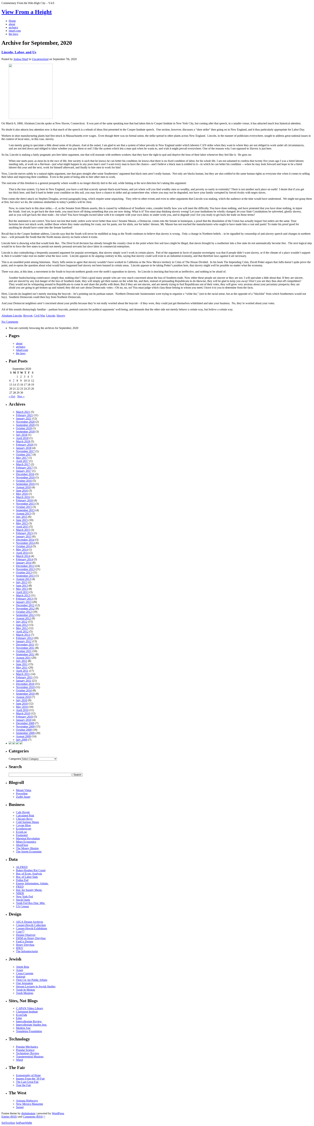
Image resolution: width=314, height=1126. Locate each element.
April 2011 (22, 670)
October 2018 (24, 428)
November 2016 (25, 477)
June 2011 (22, 664)
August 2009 (23, 736)
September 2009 (25, 733)
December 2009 (25, 723)
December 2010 (25, 683)
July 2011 (21, 660)
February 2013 (24, 598)
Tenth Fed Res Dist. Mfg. (30, 903)
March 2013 (23, 595)
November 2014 (25, 543)
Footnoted (22, 835)
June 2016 (22, 490)
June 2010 (22, 703)
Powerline (22, 793)
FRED (20, 886)
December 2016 (25, 474)
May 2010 (22, 706)
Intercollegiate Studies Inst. (31, 1024)
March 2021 (23, 411)
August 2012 (23, 618)
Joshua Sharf (20, 59)
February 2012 (24, 638)
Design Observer (25, 934)
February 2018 (24, 444)
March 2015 (23, 529)
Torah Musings (24, 993)
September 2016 (25, 484)
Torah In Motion (25, 989)
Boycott (27, 315)
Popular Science (25, 1050)
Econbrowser (23, 828)
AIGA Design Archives (29, 921)
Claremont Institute (27, 1011)
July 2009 (21, 739)
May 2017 (22, 457)
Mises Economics (26, 841)
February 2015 (24, 533)
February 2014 (24, 559)
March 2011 (23, 674)
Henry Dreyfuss (25, 944)
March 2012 (23, 634)
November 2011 (25, 647)
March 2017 (23, 464)
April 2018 (22, 438)
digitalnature (28, 1113)
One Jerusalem (24, 983)
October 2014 (24, 546)
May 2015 (22, 523)
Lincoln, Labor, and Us (18, 52)
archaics (20, 346)
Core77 (20, 931)
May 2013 (22, 588)
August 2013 (23, 579)
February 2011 (24, 677)
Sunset (20, 1107)
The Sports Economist (28, 851)
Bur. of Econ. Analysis (29, 873)
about (19, 343)
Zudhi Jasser (23, 796)
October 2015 (24, 506)
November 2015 (25, 503)
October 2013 (24, 572)
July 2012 (21, 621)
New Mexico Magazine (29, 1103)
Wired (19, 1059)
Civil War (39, 315)
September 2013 (25, 575)
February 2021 (24, 415)
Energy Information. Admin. (32, 883)
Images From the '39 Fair (30, 1078)
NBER (20, 893)
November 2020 (25, 421)
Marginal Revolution (28, 838)
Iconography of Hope (28, 1075)
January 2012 (23, 641)
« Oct (12, 396)
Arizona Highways (27, 1100)
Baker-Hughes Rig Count (30, 870)
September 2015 (25, 510)
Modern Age (23, 1028)
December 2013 (25, 565)
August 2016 (23, 487)
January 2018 (23, 447)
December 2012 (25, 605)
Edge (19, 1018)
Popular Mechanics (27, 1046)
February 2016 (24, 500)
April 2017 (22, 461)
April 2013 (22, 592)
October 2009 (24, 729)
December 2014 (25, 539)
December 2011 (25, 644)
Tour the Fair (23, 1085)
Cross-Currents (24, 973)
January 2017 (23, 470)
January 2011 (23, 680)
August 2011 (23, 657)
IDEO (19, 948)
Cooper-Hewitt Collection (31, 925)
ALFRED (22, 867)
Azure (19, 970)
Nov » (21, 396)
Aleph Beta (22, 966)
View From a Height (26, 12)
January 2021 (23, 418)
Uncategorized (40, 59)
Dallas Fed (22, 880)
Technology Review (27, 1053)
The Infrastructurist (27, 951)
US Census (22, 906)
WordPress (58, 1113)
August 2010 (23, 697)
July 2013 (21, 582)
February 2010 (24, 716)
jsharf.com (22, 350)
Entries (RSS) (9, 1116)
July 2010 (21, 700)
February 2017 (24, 467)
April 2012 (22, 631)
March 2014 (23, 556)
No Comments (9, 321)
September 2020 (25, 425)
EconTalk (21, 1014)
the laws (20, 353)
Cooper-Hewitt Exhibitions (31, 928)
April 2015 (22, 526)
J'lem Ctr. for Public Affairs (31, 979)
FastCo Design (24, 941)
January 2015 (23, 536)
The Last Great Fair (27, 1081)
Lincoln (50, 315)
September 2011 (25, 654)
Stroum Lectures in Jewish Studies (35, 986)
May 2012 (22, 628)
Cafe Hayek (23, 812)
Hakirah (20, 976)
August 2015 (23, 513)
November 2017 (25, 451)
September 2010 (25, 693)
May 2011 (22, 667)
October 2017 (24, 454)
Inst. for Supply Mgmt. (29, 890)
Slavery (61, 315)
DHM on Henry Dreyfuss (31, 938)
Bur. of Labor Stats (27, 876)
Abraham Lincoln (11, 315)
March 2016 (23, 497)
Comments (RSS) (33, 1116)
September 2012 (25, 615)
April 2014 (22, 552)
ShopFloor (22, 845)
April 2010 (22, 710)
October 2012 (24, 611)
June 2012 (22, 624)
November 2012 (25, 608)
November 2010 (25, 687)
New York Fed (24, 896)
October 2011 (24, 651)
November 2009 (25, 726)
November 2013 (25, 569)
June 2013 (22, 585)
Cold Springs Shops (27, 822)
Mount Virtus (23, 790)
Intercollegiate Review (29, 1021)
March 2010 (23, 713)
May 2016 (22, 493)
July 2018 (21, 434)
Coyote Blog (23, 825)
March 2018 (23, 441)
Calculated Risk (25, 815)
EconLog (21, 831)
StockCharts (23, 899)
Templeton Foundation (29, 1031)
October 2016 (24, 480)
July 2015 (21, 516)
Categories (15, 758)
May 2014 (22, 549)
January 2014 (23, 562)
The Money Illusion (27, 848)
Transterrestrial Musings (29, 1056)
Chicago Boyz (24, 818)
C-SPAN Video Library (29, 1008)
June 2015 (22, 520)
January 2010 (23, 719)
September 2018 (25, 431)
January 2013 (23, 602)
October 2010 (24, 690)
